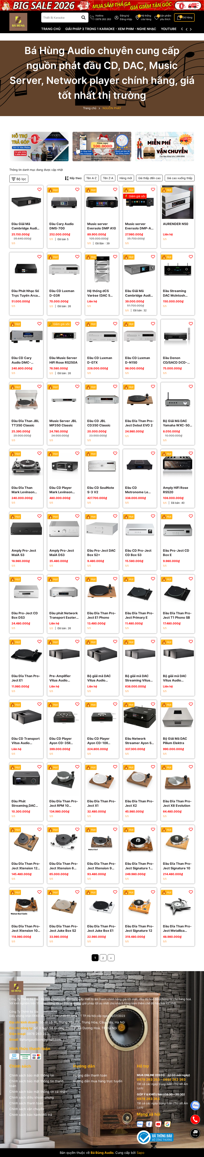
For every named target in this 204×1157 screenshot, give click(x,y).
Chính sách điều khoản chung (31, 1097)
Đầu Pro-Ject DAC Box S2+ (101, 552)
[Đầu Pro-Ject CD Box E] (177, 528)
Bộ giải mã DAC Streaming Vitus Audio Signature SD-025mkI (137, 678)
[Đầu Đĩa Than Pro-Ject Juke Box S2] (64, 904)
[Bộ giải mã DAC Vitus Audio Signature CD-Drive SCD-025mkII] (102, 654)
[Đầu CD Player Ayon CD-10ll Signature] (102, 717)
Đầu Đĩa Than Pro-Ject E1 (26, 678)
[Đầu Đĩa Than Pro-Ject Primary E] (140, 591)
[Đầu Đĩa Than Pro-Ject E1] (26, 654)
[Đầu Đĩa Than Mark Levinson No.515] (26, 466)
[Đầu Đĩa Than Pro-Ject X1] (102, 779)
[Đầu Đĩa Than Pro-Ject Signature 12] (140, 904)
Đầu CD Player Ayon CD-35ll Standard (60, 741)
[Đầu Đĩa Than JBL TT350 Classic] (26, 399)
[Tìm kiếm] (83, 17)
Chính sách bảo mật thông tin (31, 1075)
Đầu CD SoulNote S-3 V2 (100, 490)
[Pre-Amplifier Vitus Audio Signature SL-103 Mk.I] (64, 654)
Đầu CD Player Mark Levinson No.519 (60, 490)
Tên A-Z (91, 178)
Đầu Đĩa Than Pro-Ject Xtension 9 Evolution (101, 866)
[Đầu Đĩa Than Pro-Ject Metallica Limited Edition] (177, 904)
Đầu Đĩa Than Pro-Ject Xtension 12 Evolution (26, 866)
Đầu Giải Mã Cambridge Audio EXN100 (138, 293)
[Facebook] (149, 1124)
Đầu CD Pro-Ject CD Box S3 (138, 552)
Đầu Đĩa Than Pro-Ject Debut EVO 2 (139, 423)
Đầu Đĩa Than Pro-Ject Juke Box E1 (101, 928)
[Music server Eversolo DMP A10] (102, 202)
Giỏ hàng (187, 17)
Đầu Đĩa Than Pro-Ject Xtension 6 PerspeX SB (63, 866)
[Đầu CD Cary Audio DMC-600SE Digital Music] (26, 336)
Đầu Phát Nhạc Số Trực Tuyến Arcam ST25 (26, 293)
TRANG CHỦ (51, 29)
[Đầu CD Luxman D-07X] (102, 336)
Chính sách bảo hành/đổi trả (30, 1115)
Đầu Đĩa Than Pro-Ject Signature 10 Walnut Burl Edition (139, 866)
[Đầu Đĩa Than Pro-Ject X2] (140, 779)
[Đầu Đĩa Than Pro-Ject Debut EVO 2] (140, 399)
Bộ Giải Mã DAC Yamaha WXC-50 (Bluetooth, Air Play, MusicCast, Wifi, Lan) (176, 423)
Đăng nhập (126, 19)
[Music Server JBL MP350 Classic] (64, 399)
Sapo (140, 1153)
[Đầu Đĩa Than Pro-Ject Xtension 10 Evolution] (26, 904)
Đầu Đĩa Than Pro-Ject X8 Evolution (177, 803)
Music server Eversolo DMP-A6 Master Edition (139, 226)
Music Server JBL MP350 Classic (63, 423)
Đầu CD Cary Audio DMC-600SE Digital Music (22, 360)
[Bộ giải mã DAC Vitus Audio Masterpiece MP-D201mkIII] (177, 654)
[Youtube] (158, 1124)
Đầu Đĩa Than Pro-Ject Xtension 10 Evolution (26, 928)
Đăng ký (124, 15)
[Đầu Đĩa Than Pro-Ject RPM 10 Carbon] (64, 779)
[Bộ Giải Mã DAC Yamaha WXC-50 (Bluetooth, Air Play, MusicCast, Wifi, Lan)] (177, 399)
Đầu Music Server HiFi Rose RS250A (63, 360)
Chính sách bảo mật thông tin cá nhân (38, 1092)
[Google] (167, 1124)
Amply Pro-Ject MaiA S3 (24, 552)
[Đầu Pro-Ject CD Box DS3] (26, 591)
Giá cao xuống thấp (179, 178)
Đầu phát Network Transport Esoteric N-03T (64, 615)
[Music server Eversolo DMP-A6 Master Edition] (140, 202)
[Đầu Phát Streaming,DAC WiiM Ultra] (26, 779)
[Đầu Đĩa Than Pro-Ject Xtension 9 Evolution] (102, 842)
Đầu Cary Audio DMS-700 (61, 226)
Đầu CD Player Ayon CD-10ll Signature (98, 741)
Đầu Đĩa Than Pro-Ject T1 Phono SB (177, 615)
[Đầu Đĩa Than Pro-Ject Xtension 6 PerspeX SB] (64, 842)
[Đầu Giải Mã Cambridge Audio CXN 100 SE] (26, 202)
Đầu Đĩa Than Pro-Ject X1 (101, 803)
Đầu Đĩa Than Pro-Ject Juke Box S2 (63, 928)
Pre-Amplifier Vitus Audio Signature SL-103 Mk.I (62, 678)
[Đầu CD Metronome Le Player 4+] (140, 466)
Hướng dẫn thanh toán (90, 1075)
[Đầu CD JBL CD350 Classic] (102, 399)
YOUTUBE (169, 29)
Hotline (103, 17)
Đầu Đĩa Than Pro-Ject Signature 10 (177, 866)
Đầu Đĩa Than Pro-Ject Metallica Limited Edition (177, 928)
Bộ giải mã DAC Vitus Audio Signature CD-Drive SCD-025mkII (99, 678)
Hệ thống (146, 17)
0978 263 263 (38, 1034)
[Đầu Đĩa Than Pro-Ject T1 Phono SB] (177, 591)
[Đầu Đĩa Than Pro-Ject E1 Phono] (102, 591)
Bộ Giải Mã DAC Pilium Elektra (175, 741)
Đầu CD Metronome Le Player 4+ (136, 490)
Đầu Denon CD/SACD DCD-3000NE (175, 360)
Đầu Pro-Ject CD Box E (176, 552)
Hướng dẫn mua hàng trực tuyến (97, 1081)
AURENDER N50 (175, 224)
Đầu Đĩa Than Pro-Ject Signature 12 (139, 928)
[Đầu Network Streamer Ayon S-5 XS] (140, 717)
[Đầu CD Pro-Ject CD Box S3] (140, 528)
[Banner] (39, 146)
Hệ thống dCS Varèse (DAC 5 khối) (98, 293)
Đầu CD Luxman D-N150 (137, 360)
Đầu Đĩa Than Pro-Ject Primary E (139, 615)
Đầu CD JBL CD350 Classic (98, 423)
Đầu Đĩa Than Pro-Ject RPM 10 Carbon (63, 803)
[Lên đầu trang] (195, 1147)
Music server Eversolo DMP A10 (101, 226)
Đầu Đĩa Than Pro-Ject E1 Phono (101, 615)
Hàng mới (126, 178)
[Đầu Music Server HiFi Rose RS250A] (64, 336)
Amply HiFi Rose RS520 (175, 490)
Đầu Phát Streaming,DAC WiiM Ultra (23, 803)
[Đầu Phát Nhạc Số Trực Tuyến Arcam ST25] (26, 269)
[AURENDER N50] (177, 202)
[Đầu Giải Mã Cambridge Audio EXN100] (140, 269)
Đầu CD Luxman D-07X (99, 360)
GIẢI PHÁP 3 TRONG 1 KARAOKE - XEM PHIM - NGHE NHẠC (110, 29)
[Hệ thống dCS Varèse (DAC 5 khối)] (102, 269)
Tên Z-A (108, 178)
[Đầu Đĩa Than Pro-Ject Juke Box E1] (102, 904)
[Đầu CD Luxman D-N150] (140, 336)
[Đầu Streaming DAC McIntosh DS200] (177, 269)
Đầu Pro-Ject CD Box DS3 (25, 615)
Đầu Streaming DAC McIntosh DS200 (174, 293)
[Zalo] (140, 1124)
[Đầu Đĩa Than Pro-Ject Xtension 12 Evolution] (26, 842)
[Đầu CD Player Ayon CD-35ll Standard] (64, 717)
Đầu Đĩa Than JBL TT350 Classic (25, 423)
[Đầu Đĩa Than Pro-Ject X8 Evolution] (177, 779)
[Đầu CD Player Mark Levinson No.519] (64, 466)
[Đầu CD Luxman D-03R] (64, 269)
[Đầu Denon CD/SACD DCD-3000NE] (177, 336)
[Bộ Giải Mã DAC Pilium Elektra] (177, 717)
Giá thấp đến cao (149, 178)
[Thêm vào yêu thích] (39, 189)
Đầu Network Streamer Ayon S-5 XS (139, 741)
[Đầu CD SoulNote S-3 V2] (102, 466)
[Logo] (18, 21)
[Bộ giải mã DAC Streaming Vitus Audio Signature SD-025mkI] (140, 654)
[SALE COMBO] (102, 5)
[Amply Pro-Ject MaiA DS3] (64, 528)
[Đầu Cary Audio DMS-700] (64, 202)
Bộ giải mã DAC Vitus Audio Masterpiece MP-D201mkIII (176, 678)
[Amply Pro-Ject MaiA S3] (26, 528)
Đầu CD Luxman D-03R (61, 293)
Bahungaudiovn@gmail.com (40, 1039)
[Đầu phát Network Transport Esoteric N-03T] (64, 591)
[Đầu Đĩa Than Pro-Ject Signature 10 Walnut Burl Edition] (140, 842)
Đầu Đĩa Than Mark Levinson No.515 (23, 490)
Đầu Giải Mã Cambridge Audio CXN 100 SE (25, 226)
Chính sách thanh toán (26, 1103)
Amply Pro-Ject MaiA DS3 (61, 552)
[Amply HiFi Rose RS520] (177, 466)
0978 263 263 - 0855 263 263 (161, 1079)
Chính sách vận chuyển (26, 1109)
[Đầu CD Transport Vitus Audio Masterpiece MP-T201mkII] (26, 717)
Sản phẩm (165, 17)
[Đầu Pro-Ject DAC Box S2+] (102, 528)
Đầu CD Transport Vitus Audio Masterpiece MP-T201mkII (26, 741)
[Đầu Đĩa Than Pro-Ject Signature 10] (177, 842)
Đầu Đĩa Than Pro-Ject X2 (139, 803)
